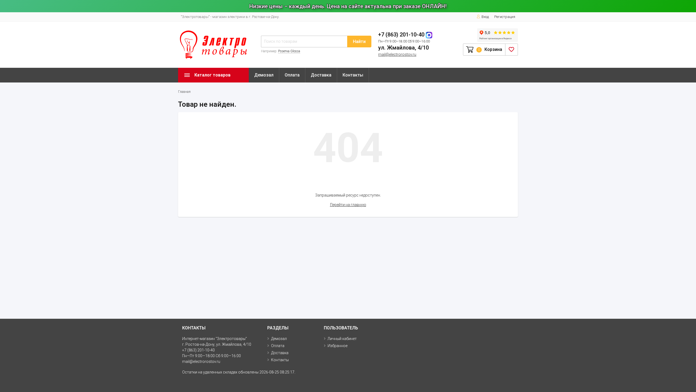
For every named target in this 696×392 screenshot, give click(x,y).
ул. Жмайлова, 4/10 (403, 47)
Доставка (321, 75)
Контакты (353, 75)
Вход (485, 17)
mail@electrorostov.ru (397, 54)
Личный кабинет (342, 338)
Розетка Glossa (289, 51)
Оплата (292, 75)
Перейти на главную (348, 205)
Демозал (264, 75)
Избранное (337, 346)
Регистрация (504, 17)
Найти (359, 41)
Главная (184, 92)
